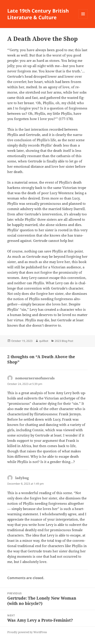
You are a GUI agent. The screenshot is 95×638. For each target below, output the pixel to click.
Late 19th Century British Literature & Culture (38, 14)
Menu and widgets (83, 18)
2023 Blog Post (64, 341)
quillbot (43, 341)
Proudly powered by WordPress (27, 632)
